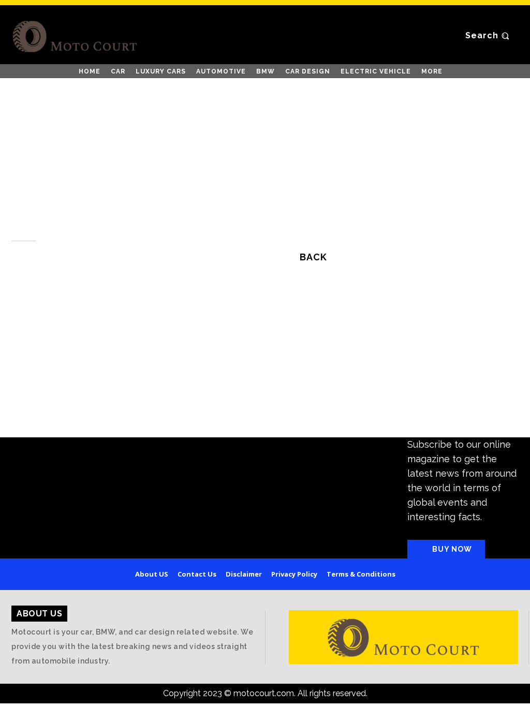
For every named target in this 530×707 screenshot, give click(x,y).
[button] (488, 36)
